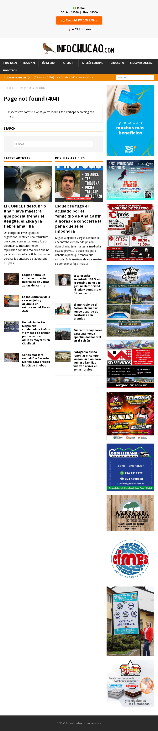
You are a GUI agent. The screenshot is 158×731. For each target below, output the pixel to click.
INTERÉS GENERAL (92, 63)
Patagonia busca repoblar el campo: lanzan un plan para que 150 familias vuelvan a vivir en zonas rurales (87, 360)
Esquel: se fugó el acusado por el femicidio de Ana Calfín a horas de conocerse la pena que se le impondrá (78, 218)
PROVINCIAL (10, 63)
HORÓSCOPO (116, 63)
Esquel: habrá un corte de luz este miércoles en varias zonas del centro (35, 280)
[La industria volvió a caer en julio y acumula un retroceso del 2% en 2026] (11, 301)
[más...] (12, 263)
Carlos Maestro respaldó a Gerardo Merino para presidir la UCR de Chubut (36, 360)
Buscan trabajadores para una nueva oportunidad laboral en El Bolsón (87, 335)
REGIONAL (29, 63)
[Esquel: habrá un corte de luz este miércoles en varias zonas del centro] (11, 279)
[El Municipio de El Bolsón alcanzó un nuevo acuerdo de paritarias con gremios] (63, 308)
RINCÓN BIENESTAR (141, 63)
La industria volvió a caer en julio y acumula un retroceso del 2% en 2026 (36, 304)
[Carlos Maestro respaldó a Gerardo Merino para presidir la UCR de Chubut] (11, 357)
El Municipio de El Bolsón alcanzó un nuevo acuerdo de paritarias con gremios (85, 311)
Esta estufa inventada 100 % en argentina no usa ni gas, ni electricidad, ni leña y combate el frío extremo (87, 284)
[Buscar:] (135, 77)
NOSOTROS (10, 70)
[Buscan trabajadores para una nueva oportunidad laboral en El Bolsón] (63, 334)
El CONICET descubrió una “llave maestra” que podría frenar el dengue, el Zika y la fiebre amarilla (25, 216)
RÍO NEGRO (48, 63)
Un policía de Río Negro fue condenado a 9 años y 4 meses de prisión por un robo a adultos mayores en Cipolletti (36, 332)
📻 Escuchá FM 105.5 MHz (79, 20)
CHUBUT (68, 63)
